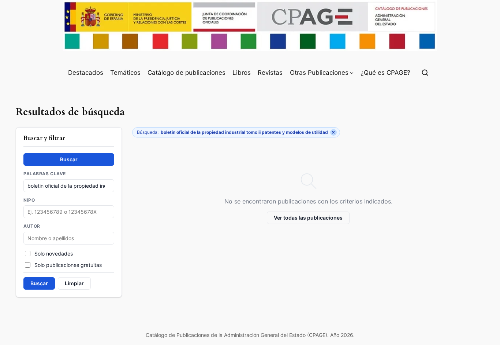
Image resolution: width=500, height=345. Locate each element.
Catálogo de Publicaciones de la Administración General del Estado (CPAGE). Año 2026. (250, 335)
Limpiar (74, 283)
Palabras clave (44, 173)
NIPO (29, 200)
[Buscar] (425, 73)
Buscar (69, 159)
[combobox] (68, 238)
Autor (31, 226)
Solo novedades (53, 253)
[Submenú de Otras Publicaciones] (352, 72)
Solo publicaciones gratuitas (68, 265)
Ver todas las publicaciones (308, 217)
